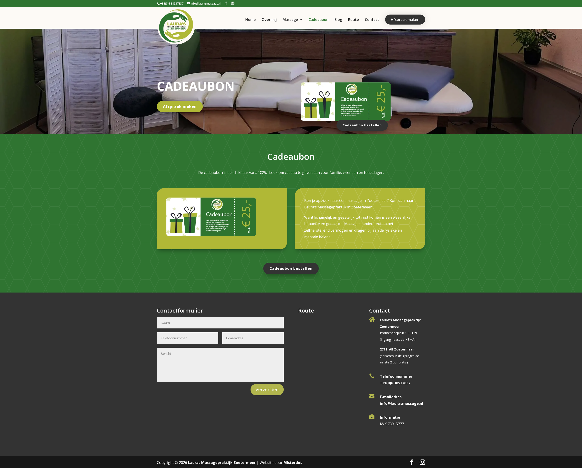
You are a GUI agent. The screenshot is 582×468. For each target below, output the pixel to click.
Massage (290, 20)
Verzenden (267, 389)
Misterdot (292, 462)
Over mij (269, 20)
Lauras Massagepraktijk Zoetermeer (222, 462)
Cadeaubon (319, 20)
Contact (372, 20)
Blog (338, 20)
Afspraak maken (405, 19)
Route (353, 20)
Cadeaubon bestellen (362, 125)
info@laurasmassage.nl (401, 403)
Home (250, 20)
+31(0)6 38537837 (171, 3)
